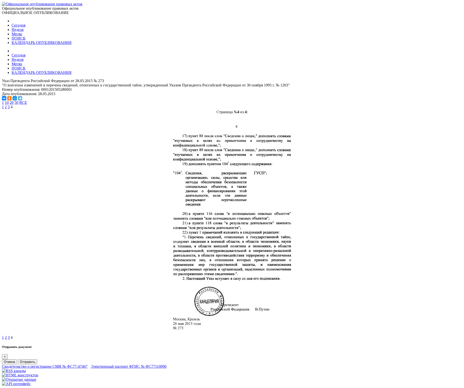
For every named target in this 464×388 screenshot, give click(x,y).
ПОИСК (19, 38)
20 (12, 102)
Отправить (27, 362)
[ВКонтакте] (4, 98)
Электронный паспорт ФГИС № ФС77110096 (129, 366)
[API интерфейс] (16, 384)
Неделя (17, 30)
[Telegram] (20, 98)
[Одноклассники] (9, 98)
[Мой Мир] (15, 98)
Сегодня (18, 25)
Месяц (17, 34)
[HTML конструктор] (20, 375)
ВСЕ (23, 102)
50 (16, 102)
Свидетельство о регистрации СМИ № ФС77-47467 (44, 366)
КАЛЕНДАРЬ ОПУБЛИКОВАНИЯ (42, 43)
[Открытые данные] (19, 379)
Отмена (9, 362)
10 (7, 102)
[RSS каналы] (14, 371)
